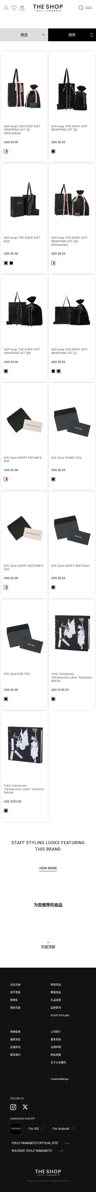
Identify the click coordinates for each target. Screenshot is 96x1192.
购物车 (14, 1000)
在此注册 (15, 984)
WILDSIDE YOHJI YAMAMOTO (32, 1151)
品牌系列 (56, 1007)
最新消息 (15, 1039)
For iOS (34, 1129)
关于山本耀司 (58, 1062)
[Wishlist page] (14, 8)
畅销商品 (56, 992)
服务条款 (56, 1039)
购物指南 (15, 1031)
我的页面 (15, 1007)
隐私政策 (56, 1054)
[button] (89, 8)
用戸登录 (15, 992)
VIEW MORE (48, 868)
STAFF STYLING (60, 1015)
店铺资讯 (15, 1047)
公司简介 (56, 1031)
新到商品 (56, 984)
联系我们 (15, 1054)
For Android (61, 1129)
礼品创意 (56, 1000)
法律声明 (56, 1047)
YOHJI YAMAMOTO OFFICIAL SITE (35, 1143)
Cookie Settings (59, 1079)
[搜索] (81, 7)
